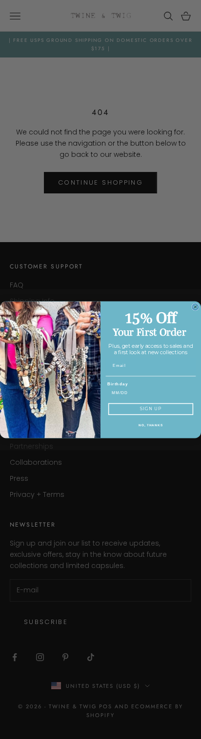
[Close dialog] (195, 306)
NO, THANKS (151, 425)
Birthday (117, 383)
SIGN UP (150, 408)
